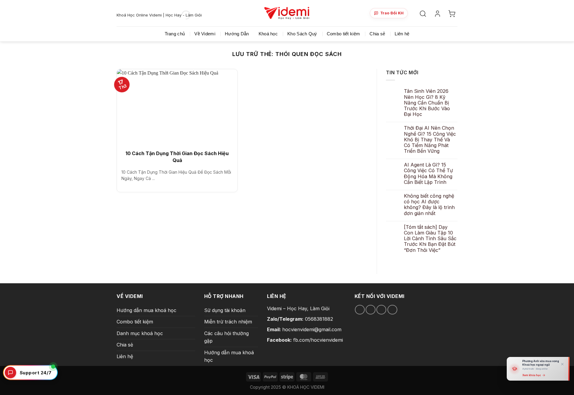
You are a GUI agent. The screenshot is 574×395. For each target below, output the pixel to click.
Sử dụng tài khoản (224, 310)
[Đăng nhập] (438, 13)
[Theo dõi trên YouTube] (392, 310)
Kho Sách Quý (302, 33)
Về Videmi (204, 33)
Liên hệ (402, 33)
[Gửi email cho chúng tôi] (381, 310)
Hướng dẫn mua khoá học (146, 310)
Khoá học (268, 33)
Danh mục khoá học (140, 333)
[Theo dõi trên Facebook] (360, 310)
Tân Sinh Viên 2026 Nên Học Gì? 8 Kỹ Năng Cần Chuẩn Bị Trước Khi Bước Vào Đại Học (427, 102)
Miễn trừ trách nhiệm (228, 322)
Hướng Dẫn (237, 33)
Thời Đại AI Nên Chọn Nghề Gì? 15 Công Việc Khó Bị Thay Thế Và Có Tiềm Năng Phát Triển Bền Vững (430, 139)
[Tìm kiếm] (423, 13)
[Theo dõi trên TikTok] (370, 310)
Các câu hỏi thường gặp (226, 337)
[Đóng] (562, 364)
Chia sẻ (377, 33)
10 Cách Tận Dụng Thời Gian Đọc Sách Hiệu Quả (177, 156)
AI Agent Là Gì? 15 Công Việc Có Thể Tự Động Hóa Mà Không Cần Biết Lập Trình (428, 173)
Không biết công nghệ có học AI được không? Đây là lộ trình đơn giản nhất (429, 204)
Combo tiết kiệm (343, 33)
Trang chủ (175, 33)
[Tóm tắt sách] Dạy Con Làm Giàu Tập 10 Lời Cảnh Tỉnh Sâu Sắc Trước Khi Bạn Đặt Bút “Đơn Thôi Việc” (430, 238)
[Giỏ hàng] (452, 13)
